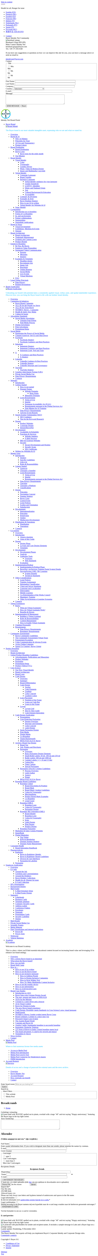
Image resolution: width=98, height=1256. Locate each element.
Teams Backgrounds (27, 739)
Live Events (24, 274)
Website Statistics (31, 436)
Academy (9, 940)
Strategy (23, 458)
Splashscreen (25, 507)
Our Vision (24, 837)
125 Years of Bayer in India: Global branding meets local (36, 1029)
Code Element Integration (34, 713)
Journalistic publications (24, 222)
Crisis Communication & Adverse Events (30, 642)
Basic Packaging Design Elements (38, 754)
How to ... (14, 967)
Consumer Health (17, 846)
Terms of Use (30, 400)
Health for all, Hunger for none (27, 880)
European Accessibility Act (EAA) (38, 404)
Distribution (24, 524)
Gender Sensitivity (32, 184)
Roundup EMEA (26, 803)
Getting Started (21, 385)
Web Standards (30, 561)
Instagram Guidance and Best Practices (34, 348)
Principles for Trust (22, 141)
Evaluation (24, 563)
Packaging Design (32, 809)
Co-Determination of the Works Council (35, 595)
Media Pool (10, 1040)
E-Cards (14, 869)
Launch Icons (25, 501)
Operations (24, 526)
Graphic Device (26, 167)
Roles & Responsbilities (29, 464)
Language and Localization (30, 588)
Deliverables (25, 591)
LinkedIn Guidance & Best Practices (34, 361)
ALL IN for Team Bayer (24, 308)
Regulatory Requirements (29, 631)
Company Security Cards (24, 904)
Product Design (31, 827)
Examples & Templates (24, 259)
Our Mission (20, 156)
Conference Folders (22, 908)
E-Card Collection (22, 882)
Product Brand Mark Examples (36, 796)
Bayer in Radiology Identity (30, 854)
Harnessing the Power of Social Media (29, 333)
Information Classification (30, 584)
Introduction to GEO (23, 993)
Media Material (16, 927)
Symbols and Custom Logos (26, 239)
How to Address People (29, 976)
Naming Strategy (26, 496)
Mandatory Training (27, 597)
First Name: (10, 81)
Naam (3, 1174)
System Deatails (31, 573)
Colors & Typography (33, 792)
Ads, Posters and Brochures (30, 747)
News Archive (16, 1036)
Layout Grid (29, 709)
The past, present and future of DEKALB (31, 997)
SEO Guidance (26, 417)
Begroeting (5, 1172)
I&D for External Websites (30, 441)
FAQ (17, 278)
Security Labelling (22, 917)
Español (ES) (11, 16)
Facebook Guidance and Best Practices (34, 342)
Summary (23, 681)
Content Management (28, 621)
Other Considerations (23, 578)
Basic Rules (34, 393)
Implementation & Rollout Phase (32, 567)
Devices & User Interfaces (30, 859)
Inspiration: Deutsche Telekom (26, 1027)
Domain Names (26, 389)
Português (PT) (11, 25)
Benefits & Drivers (27, 612)
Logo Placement (26, 698)
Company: (10, 86)
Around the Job (21, 872)
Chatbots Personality (23, 625)
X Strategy (24, 357)
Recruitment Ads (26, 263)
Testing (23, 518)
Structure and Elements (33, 724)
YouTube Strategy (27, 370)
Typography (24, 164)
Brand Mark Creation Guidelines (37, 790)
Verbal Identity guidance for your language (41, 182)
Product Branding (12, 649)
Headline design (26, 261)
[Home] (6, 118)
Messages (23, 254)
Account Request (12, 1061)
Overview (14, 134)
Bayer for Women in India (25, 1006)
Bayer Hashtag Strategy (29, 201)
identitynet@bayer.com (14, 59)
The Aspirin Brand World (25, 1021)
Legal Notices (25, 503)
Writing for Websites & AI (25, 451)
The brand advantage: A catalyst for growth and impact (36, 1032)
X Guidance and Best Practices (32, 355)
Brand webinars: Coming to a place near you (32, 1017)
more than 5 (10, 1161)
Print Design (29, 824)
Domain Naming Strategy (29, 842)
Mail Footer (15, 889)
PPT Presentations (17, 884)
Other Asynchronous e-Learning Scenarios (36, 599)
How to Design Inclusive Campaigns (34, 978)
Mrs (12, 66)
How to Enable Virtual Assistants (32, 623)
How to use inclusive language (26, 974)
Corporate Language (28, 175)
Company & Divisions (28, 197)
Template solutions (22, 902)
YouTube (18, 368)
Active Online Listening (24, 644)
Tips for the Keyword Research (32, 419)
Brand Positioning (17, 147)
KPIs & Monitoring (27, 839)
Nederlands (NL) (12, 23)
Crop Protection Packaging (30, 719)
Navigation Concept (27, 494)
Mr (12, 75)
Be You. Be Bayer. (22, 246)
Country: (9, 89)
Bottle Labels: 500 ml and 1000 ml (38, 758)
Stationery (14, 895)
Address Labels (21, 906)
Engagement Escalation (24, 640)
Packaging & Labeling (28, 861)
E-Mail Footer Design (23, 893)
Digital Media (25, 734)
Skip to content (6, 2)
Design (18, 421)
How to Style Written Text (30, 980)
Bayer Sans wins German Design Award (30, 995)
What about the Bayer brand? (22, 961)
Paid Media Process (27, 323)
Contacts (18, 378)
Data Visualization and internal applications (27, 929)
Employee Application (14, 865)
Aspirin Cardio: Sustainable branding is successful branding (37, 1025)
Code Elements (30, 689)
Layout (22, 706)
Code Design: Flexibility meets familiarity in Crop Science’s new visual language (45, 1010)
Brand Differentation (28, 683)
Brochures (24, 267)
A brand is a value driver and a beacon (29, 1002)
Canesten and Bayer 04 (24, 1023)
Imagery (23, 257)
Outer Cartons (30, 764)
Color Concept (30, 694)
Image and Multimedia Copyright (32, 171)
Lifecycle (23, 462)
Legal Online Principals (19, 280)
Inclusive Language (27, 179)
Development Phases (28, 552)
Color (22, 162)
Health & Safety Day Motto (25, 312)
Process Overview (32, 771)
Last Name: (10, 84)
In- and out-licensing (23, 216)
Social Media (25, 272)
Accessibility (30, 194)
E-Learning (15, 531)
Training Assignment (28, 582)
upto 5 (8, 1156)
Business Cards (21, 899)
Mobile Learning (26, 593)
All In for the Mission (23, 999)
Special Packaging (32, 766)
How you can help (17, 963)
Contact (9, 36)
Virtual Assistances (18, 604)
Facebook (19, 338)
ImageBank (19, 833)
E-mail (3, 1148)
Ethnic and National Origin (35, 188)
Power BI (19, 932)
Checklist (23, 483)
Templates (24, 548)
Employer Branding (18, 244)
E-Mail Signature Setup (24, 891)
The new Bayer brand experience (27, 1008)
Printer (27, 777)
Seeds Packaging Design (29, 730)
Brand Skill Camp (17, 965)
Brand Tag (24, 745)
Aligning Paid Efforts (28, 320)
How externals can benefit (20, 1078)
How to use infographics (24, 987)
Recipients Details (8, 1167)
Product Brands (21, 242)
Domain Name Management (30, 844)
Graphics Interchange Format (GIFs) (29, 372)
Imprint (27, 402)
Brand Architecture (18, 233)
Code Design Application (24, 715)
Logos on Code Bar (32, 702)
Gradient (28, 691)
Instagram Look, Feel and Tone (32, 350)
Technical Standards (32, 576)
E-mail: (8, 91)
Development (20, 430)
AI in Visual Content (23, 1004)
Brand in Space (16, 224)
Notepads (18, 912)
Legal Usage (29, 801)
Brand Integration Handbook (26, 848)
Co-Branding (15, 209)
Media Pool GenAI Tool (20, 1055)
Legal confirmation (8, 1202)
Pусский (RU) (11, 29)
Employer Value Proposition (26, 248)
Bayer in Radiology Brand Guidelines (34, 857)
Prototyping (24, 516)
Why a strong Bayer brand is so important (26, 959)
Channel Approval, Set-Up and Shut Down (31, 335)
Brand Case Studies (18, 991)
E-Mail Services (31, 438)
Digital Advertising (22, 325)
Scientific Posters (17, 925)
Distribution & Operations (25, 522)
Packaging (19, 661)
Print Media (24, 732)
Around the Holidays (23, 876)
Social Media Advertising (24, 318)
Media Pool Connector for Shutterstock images (28, 1057)
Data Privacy (20, 282)
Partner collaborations (23, 218)
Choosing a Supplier (27, 471)
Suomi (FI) (10, 27)
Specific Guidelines (27, 460)
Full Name (5, 1144)
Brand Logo (19, 674)
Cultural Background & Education (38, 192)
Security (23, 443)
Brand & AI (15, 137)
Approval (23, 468)
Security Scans (30, 447)
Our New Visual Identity (24, 670)
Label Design (30, 728)
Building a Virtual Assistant (30, 616)
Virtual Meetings (26, 276)
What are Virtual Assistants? (30, 608)
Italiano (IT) (10, 21)
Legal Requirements (27, 398)
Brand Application (13, 287)
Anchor (28, 687)
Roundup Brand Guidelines (25, 781)
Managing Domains (32, 396)
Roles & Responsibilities (29, 619)
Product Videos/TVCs (23, 666)
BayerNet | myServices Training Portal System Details (40, 569)
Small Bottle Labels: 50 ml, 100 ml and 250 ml (42, 756)
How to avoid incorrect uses (25, 989)
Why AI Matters (21, 139)
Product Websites (26, 423)
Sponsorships (20, 220)
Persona (23, 252)
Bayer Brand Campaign (24, 303)
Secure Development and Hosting (37, 445)
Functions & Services (28, 434)
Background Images (18, 887)
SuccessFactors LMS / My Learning (33, 571)
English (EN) (11, 12)
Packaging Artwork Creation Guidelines (35, 769)
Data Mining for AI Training (35, 408)
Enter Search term (7, 1084)
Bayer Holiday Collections (25, 878)
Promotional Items (22, 329)
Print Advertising (21, 327)
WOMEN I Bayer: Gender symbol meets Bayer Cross (35, 1014)
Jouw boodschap (7, 1119)
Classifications (25, 488)
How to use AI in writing (29, 203)
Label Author (30, 773)
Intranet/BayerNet (27, 428)
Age (26, 190)
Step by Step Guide (32, 711)
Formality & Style (27, 199)
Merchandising (30, 794)
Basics (17, 606)
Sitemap (4, 1252)
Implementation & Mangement (26, 614)
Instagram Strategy (27, 346)
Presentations (25, 717)
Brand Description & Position (36, 786)
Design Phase (25, 543)
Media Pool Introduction (20, 1053)
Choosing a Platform (28, 486)
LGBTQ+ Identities (32, 186)
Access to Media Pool (19, 1050)
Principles (23, 492)
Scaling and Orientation (29, 505)
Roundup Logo (30, 805)
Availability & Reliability (29, 432)
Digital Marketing (22, 835)
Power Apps (20, 934)
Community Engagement (20, 634)
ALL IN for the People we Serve (27, 305)
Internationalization (27, 511)
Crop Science (16, 668)
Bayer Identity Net (17, 1074)
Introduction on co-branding (25, 212)
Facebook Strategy (27, 340)
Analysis (23, 554)
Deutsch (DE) (11, 14)
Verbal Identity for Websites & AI (32, 205)
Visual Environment (22, 227)
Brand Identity (16, 158)
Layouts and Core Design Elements (33, 546)
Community (5, 1231)
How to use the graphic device (26, 984)
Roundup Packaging (27, 829)
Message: (9, 93)
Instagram (19, 344)
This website (10, 1094)
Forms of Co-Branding (24, 214)
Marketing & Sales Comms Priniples (29, 831)
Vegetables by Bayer (23, 1034)
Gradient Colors (31, 696)
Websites (14, 381)
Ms (12, 71)
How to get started (27, 387)
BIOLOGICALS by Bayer (30, 741)
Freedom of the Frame (33, 700)
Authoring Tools (26, 556)
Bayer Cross (20, 152)
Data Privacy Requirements (25, 376)
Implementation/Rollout (24, 565)
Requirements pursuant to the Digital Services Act (43, 406)
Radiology (19, 852)
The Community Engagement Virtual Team (31, 638)
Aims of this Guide (27, 539)
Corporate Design (26, 426)
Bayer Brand (10, 124)
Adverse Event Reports (29, 413)
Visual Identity (20, 160)
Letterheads (19, 897)
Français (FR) (11, 19)
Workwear (14, 936)
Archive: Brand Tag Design (25, 743)
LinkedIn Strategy (27, 363)
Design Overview (31, 721)
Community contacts (8, 1235)
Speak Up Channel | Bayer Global (28, 646)
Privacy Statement (12, 1246)
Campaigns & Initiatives (20, 301)
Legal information (7, 1198)
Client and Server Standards (30, 586)
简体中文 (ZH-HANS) (15, 32)
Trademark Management (24, 237)
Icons (27, 820)
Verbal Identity (20, 173)
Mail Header (15, 921)
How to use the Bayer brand (26, 972)
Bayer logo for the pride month (31, 154)
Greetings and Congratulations (26, 874)
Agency (28, 775)
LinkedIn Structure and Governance (33, 366)
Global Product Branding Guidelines (24, 655)
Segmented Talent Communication (28, 250)
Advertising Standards (19, 316)
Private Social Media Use (24, 374)
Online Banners (26, 269)
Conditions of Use (12, 1243)
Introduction (19, 383)
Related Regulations (22, 285)
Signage (18, 231)
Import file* (5, 1187)
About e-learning (26, 537)
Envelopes (19, 910)
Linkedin (18, 359)
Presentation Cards (22, 914)
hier (30, 1182)
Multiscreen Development (30, 520)
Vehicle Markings (17, 938)
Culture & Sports (21, 314)
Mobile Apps (15, 453)
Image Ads (24, 265)
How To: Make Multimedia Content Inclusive (37, 982)
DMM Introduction (18, 1059)
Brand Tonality (25, 177)
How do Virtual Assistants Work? (32, 610)
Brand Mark (29, 788)
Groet (3, 1151)
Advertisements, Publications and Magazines (32, 657)
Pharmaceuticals (17, 850)
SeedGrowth (20, 1012)
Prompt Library (21, 145)
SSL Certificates (31, 449)
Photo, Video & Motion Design (32, 169)
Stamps (18, 919)
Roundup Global (26, 784)
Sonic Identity (20, 207)
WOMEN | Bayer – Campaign (26, 310)
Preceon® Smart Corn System (26, 1019)
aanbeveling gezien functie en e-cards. (34, 1200)
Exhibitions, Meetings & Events (27, 229)
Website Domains (31, 391)
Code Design (20, 676)
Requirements (20, 627)
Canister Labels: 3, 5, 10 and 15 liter (38, 760)
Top (2, 1254)
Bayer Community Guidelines (26, 636)
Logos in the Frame (32, 704)
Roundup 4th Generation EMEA (32, 811)
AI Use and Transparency (25, 143)
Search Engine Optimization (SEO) (28, 415)
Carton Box (29, 762)
